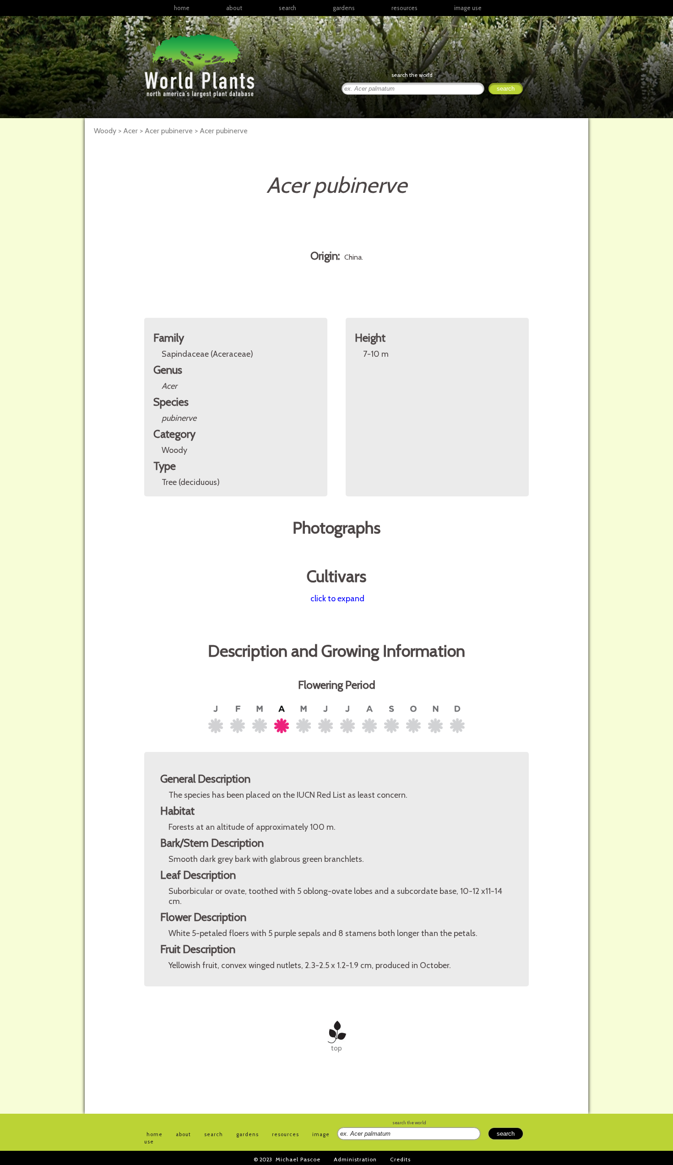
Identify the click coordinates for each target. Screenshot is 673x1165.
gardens (344, 7)
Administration (355, 1159)
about (234, 7)
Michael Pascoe (298, 1159)
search (287, 7)
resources (285, 1134)
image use (468, 7)
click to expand (337, 598)
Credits (400, 1159)
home (182, 7)
